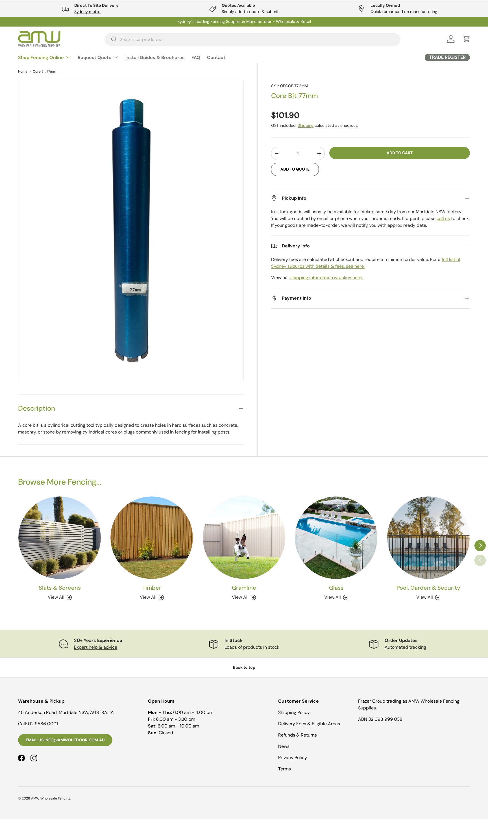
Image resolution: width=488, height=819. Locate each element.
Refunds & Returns (297, 735)
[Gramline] (244, 537)
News (283, 746)
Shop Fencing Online (41, 57)
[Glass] (336, 537)
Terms (284, 769)
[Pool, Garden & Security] (428, 537)
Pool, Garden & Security (428, 587)
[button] (466, 39)
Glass (336, 587)
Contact (216, 57)
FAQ (195, 57)
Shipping (305, 125)
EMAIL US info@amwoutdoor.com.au (65, 739)
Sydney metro (87, 11)
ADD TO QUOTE (295, 169)
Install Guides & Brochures (155, 57)
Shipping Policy (294, 712)
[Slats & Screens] (59, 537)
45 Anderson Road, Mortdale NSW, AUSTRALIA (66, 712)
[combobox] (252, 39)
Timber (151, 587)
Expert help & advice (95, 647)
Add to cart (400, 152)
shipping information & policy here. (326, 277)
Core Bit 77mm (44, 71)
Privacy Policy (292, 758)
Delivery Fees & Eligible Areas (309, 724)
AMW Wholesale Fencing (50, 798)
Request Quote (95, 57)
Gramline (244, 587)
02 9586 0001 (43, 724)
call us (443, 218)
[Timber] (151, 537)
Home (22, 71)
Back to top (244, 667)
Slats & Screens (60, 587)
